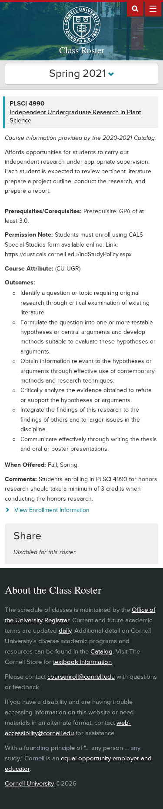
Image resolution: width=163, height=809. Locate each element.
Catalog (101, 651)
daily (65, 631)
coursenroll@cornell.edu (81, 677)
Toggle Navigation (153, 8)
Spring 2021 (78, 73)
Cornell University (29, 783)
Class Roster (81, 50)
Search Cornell (135, 8)
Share (27, 536)
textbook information (82, 662)
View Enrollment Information (52, 510)
